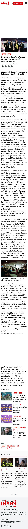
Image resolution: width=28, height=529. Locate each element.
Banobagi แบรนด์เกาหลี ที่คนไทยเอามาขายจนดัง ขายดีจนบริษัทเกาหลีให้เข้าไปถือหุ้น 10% (20, 479)
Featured (4, 54)
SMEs (23, 471)
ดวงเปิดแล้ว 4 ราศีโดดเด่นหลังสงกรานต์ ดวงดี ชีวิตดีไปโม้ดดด (19, 420)
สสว (18, 445)
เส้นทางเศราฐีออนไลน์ (6, 448)
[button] (11, 494)
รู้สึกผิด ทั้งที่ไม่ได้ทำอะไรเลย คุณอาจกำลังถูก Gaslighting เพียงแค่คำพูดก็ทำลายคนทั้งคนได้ (7, 475)
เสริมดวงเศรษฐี (17, 405)
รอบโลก (20, 393)
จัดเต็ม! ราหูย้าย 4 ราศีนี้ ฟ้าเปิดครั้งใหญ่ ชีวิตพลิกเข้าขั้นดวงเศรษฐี (20, 408)
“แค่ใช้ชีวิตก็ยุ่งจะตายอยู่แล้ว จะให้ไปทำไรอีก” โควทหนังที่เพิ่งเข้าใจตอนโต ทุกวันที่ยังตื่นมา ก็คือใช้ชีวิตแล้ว (19, 435)
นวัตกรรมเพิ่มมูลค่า (11, 445)
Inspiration (22, 427)
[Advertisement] (14, 22)
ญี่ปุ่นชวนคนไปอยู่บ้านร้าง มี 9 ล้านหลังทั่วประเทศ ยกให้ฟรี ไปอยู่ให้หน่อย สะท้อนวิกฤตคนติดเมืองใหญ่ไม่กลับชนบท (19, 399)
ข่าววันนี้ (9, 54)
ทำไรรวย (3, 445)
